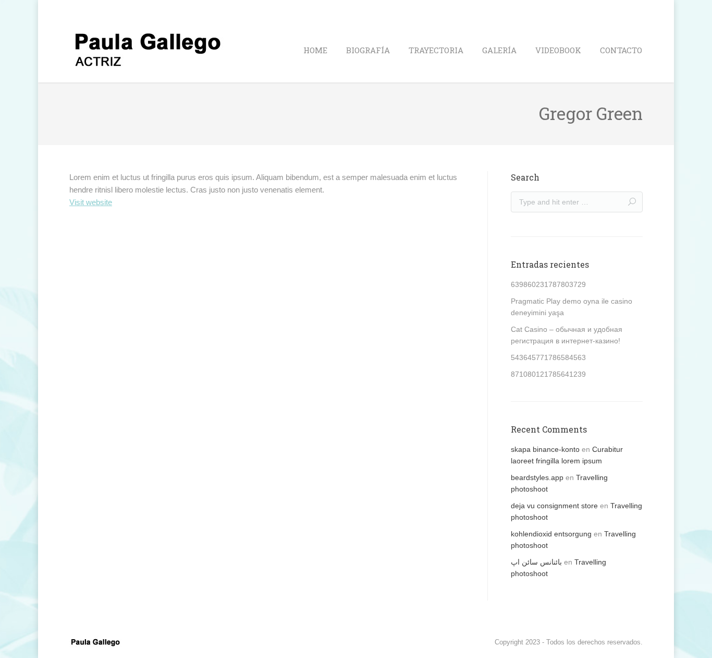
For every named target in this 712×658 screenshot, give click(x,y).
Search (632, 9)
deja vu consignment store (554, 505)
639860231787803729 (548, 284)
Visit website (90, 202)
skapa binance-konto (545, 449)
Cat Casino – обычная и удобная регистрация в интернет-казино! (566, 335)
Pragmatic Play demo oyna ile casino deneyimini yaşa (571, 307)
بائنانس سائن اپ (536, 562)
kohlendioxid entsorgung (551, 534)
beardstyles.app (537, 477)
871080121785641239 (548, 374)
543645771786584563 (548, 357)
